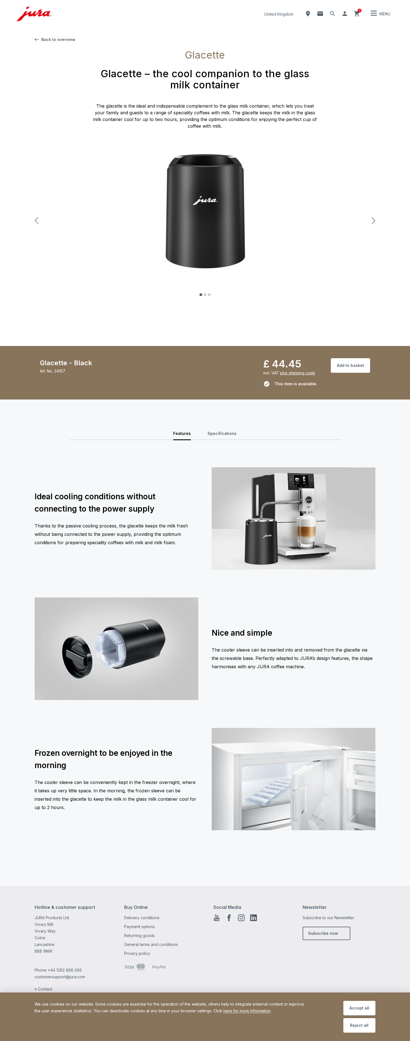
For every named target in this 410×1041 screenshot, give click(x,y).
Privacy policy (137, 953)
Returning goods (139, 935)
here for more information (247, 1010)
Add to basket (350, 365)
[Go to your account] (344, 13)
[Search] (332, 13)
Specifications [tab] (222, 433)
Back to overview (58, 39)
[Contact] (320, 13)
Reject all (359, 1025)
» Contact (43, 989)
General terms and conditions (151, 944)
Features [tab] (182, 433)
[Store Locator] (308, 13)
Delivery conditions (142, 917)
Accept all (359, 1008)
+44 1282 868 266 (65, 970)
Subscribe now (323, 933)
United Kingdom (278, 14)
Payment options (139, 926)
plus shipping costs (297, 373)
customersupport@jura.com (60, 976)
